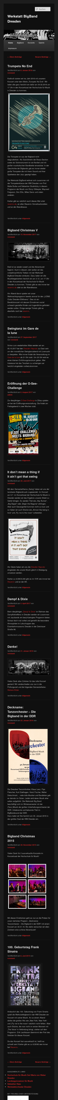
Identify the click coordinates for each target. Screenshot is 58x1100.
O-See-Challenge (28, 400)
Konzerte (31, 42)
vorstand (11, 73)
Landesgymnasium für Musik (20, 1081)
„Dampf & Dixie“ (29, 611)
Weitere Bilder (13, 690)
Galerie (41, 42)
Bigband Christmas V (22, 230)
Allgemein (26, 218)
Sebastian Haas (14, 1083)
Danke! (12, 646)
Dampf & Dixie (17, 599)
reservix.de (11, 204)
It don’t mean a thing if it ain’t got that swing (23, 474)
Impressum (12, 48)
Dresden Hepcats (31, 348)
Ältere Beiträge (14, 57)
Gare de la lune (13, 357)
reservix (26, 311)
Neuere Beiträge (43, 57)
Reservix (11, 581)
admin (9, 394)
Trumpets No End (19, 66)
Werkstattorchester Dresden (19, 1086)
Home (10, 42)
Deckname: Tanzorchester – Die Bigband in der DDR (21, 711)
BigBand (20, 42)
